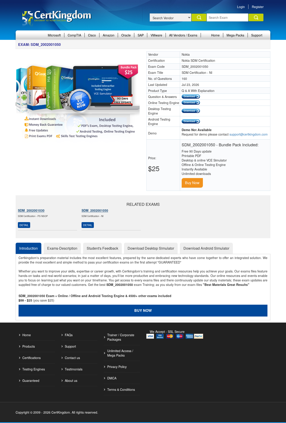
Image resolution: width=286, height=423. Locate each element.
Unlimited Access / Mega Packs (120, 353)
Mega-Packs (235, 35)
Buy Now (192, 182)
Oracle (126, 35)
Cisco (92, 35)
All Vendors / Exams (183, 35)
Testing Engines (33, 369)
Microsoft (54, 35)
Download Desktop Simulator (151, 248)
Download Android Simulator (206, 248)
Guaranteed (30, 380)
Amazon (108, 35)
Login (241, 6)
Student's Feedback (102, 248)
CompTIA (74, 35)
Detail (24, 225)
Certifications (31, 357)
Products (28, 346)
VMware (156, 35)
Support (256, 35)
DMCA (111, 378)
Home (215, 35)
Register (258, 6)
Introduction (28, 248)
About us (71, 380)
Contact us (72, 357)
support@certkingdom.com (248, 134)
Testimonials (73, 369)
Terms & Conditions (121, 389)
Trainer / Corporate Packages (120, 337)
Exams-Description (62, 248)
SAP (141, 35)
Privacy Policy (117, 366)
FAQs (69, 335)
